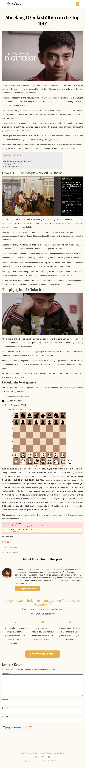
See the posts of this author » (27, 589)
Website (5, 716)
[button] (77, 4)
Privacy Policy (24, 753)
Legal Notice (34, 753)
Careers (62, 753)
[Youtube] (49, 757)
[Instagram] (42, 757)
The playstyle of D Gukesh (12, 164)
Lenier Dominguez (9, 547)
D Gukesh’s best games (11, 166)
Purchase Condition (52, 753)
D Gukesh (22, 388)
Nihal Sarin (6, 542)
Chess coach (45, 569)
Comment (6, 673)
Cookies (42, 753)
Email (5, 708)
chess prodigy (53, 98)
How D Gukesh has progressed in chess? (17, 161)
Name (5, 700)
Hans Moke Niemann (10, 552)
